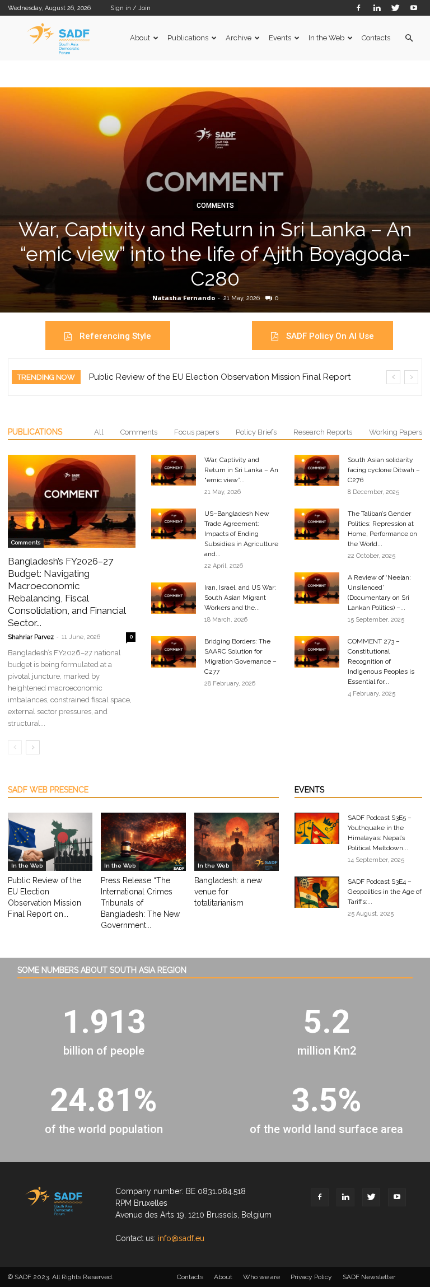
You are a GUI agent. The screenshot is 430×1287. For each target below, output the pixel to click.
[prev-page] (15, 747)
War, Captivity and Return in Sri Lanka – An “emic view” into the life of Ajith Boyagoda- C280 (215, 253)
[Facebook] (358, 7)
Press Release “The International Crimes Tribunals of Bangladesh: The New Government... (140, 903)
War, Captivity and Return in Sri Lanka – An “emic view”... (241, 470)
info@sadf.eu (181, 1238)
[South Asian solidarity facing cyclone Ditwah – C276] (317, 470)
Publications (187, 38)
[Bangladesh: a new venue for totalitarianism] (236, 842)
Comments (215, 205)
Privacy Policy (311, 1277)
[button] (408, 38)
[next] (411, 377)
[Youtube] (413, 7)
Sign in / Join (130, 8)
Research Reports (322, 432)
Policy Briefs (256, 432)
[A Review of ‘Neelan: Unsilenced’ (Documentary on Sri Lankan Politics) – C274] (317, 588)
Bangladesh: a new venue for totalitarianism (228, 891)
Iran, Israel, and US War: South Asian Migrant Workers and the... (240, 598)
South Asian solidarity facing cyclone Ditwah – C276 (384, 470)
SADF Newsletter (369, 1277)
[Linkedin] (376, 7)
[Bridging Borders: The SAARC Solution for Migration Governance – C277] (173, 652)
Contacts (376, 38)
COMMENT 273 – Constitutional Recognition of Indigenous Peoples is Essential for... (381, 661)
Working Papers (395, 432)
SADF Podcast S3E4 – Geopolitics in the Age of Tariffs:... (385, 892)
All (99, 432)
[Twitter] (395, 7)
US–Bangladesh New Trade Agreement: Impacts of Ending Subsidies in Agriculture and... (241, 534)
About (140, 38)
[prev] (393, 377)
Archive (238, 38)
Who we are (261, 1277)
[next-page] (33, 747)
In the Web (326, 38)
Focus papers (196, 432)
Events (280, 38)
